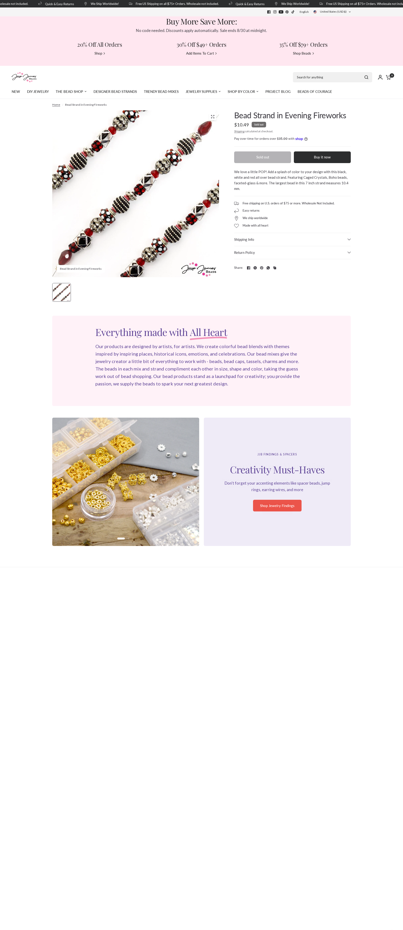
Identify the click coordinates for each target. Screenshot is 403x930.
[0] (387, 77)
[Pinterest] (287, 12)
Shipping (239, 131)
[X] (255, 268)
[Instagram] (275, 12)
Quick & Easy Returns (52, 4)
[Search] (366, 77)
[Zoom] (212, 116)
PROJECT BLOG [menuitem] (278, 91)
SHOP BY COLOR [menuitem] (241, 91)
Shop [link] (98, 53)
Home (56, 104)
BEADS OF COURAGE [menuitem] (315, 91)
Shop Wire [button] (277, 509)
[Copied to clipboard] (275, 268)
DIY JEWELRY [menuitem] (38, 91)
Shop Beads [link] (302, 53)
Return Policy (244, 252)
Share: (238, 267)
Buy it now (322, 157)
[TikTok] (293, 12)
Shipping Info (244, 239)
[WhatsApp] (268, 268)
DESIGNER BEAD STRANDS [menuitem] (115, 91)
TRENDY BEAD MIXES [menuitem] (161, 91)
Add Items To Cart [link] (200, 53)
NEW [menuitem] (16, 91)
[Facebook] (269, 12)
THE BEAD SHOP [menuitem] (69, 91)
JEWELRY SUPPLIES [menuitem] (201, 91)
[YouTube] (281, 12)
